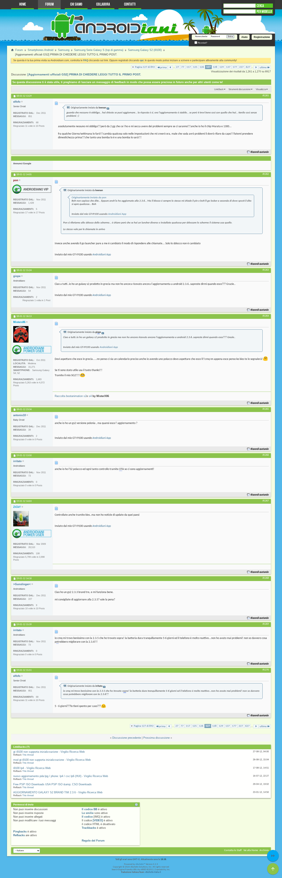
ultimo (263, 67)
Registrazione (262, 37)
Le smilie (88, 813)
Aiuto (244, 37)
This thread (28, 755)
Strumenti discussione (240, 89)
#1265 (266, 409)
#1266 (266, 455)
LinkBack (219, 89)
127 (208, 67)
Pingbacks (20, 831)
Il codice (87, 816)
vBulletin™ (140, 864)
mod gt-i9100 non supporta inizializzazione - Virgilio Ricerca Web (52, 759)
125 (195, 67)
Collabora (103, 4)
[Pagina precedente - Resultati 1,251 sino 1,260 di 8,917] (170, 67)
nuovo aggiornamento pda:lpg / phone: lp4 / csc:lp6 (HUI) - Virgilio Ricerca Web (60, 776)
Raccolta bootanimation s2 (70, 396)
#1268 (266, 578)
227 (241, 67)
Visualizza (261, 89)
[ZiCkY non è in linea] (21, 518)
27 (177, 67)
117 (188, 67)
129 (221, 67)
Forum (49, 4)
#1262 (266, 174)
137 (228, 67)
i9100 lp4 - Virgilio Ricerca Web (32, 768)
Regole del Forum (93, 840)
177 (235, 67)
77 (182, 67)
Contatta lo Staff (233, 850)
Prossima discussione (156, 737)
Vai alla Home (250, 850)
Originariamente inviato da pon (89, 197)
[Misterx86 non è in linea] (20, 334)
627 (248, 67)
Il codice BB (89, 809)
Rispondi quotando (260, 152)
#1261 (266, 95)
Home (22, 4)
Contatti (130, 4)
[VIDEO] (98, 820)
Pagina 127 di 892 (145, 67)
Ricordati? (202, 43)
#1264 (266, 316)
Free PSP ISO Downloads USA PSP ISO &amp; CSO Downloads (52, 784)
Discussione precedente (126, 737)
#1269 (266, 624)
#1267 (266, 501)
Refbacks (19, 835)
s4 (90, 396)
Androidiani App (117, 214)
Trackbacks (89, 827)
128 (215, 67)
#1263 (266, 270)
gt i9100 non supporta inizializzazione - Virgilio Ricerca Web (49, 751)
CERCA (260, 6)
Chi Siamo (76, 4)
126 (202, 67)
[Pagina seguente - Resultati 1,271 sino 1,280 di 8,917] (255, 67)
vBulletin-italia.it (153, 872)
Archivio (264, 850)
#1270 (266, 670)
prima (163, 67)
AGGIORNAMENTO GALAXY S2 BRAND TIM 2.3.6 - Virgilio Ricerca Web (57, 792)
